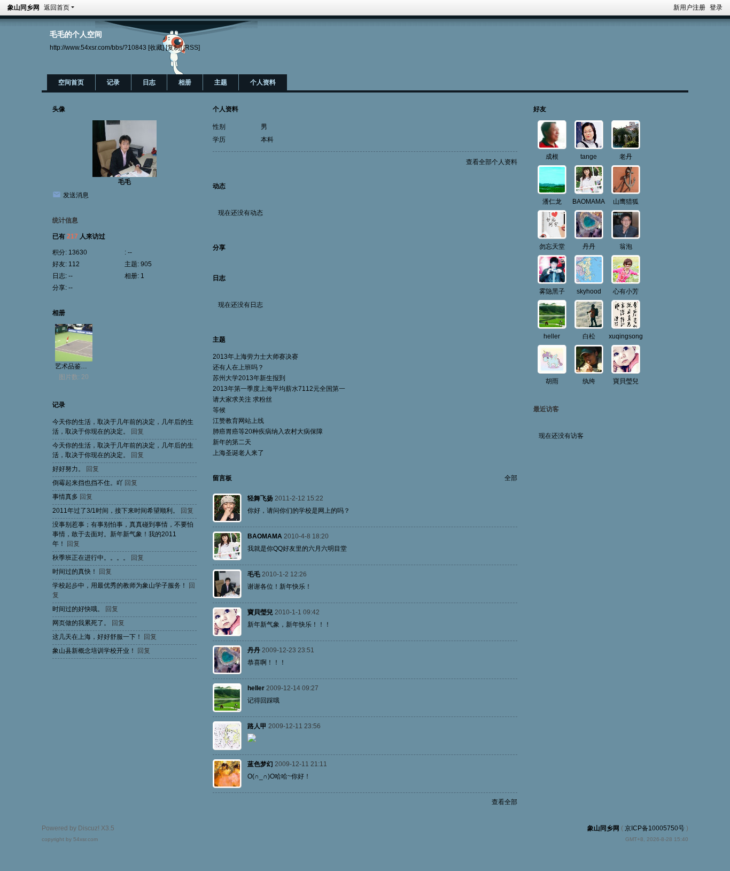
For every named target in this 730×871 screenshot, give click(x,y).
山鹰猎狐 (626, 201)
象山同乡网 (23, 7)
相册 (184, 82)
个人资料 (263, 82)
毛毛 (124, 182)
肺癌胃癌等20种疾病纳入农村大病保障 (268, 431)
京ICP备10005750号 (655, 828)
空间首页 (71, 82)
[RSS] (191, 47)
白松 (589, 336)
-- (130, 252)
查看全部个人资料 (491, 162)
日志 (149, 82)
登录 (716, 7)
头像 (58, 109)
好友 (539, 109)
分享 (219, 247)
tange (588, 156)
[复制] (174, 47)
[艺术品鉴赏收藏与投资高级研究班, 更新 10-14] (73, 342)
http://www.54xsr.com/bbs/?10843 (98, 47)
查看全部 (504, 802)
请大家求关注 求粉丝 (242, 399)
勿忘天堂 (552, 246)
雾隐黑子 (552, 291)
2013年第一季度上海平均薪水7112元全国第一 (279, 388)
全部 (510, 478)
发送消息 (76, 195)
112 (74, 264)
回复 (137, 431)
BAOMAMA (264, 536)
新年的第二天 (232, 442)
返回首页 (56, 7)
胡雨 (552, 381)
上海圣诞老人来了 (238, 453)
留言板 (222, 478)
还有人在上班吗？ (238, 367)
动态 (219, 186)
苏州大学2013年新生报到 (249, 378)
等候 (219, 410)
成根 (552, 156)
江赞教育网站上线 (238, 421)
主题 (220, 82)
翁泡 (625, 246)
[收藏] (156, 47)
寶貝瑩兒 (260, 612)
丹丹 (253, 650)
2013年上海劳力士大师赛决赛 (255, 356)
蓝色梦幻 (260, 764)
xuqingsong (626, 336)
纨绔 (589, 381)
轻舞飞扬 (260, 498)
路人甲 (257, 726)
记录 (113, 82)
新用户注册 (689, 7)
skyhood (589, 291)
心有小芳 (626, 291)
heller (256, 688)
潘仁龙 (552, 201)
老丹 (625, 156)
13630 (77, 252)
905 (146, 264)
